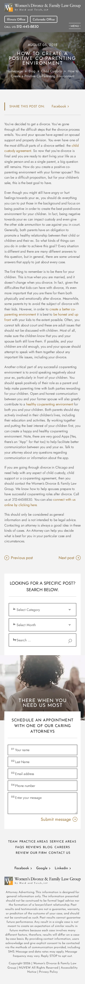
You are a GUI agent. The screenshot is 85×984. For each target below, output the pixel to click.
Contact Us (59, 853)
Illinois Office (16, 19)
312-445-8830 (27, 27)
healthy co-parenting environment (49, 404)
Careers (62, 847)
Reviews (33, 847)
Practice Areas (33, 841)
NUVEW (25, 967)
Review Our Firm (31, 853)
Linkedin (61, 868)
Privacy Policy (48, 972)
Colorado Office (44, 19)
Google (42, 868)
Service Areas (63, 841)
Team (13, 841)
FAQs (19, 847)
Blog (48, 847)
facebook (59, 106)
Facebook (21, 868)
